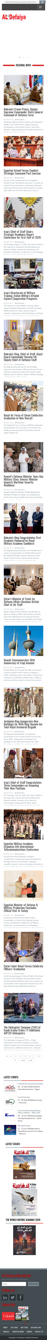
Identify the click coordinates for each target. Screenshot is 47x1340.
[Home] (14, 17)
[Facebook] (20, 1297)
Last (30, 1060)
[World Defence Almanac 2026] (24, 1240)
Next (23, 1060)
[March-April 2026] (24, 1165)
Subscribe (15, 1314)
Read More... (21, 120)
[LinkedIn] (5, 1297)
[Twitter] (13, 1297)
